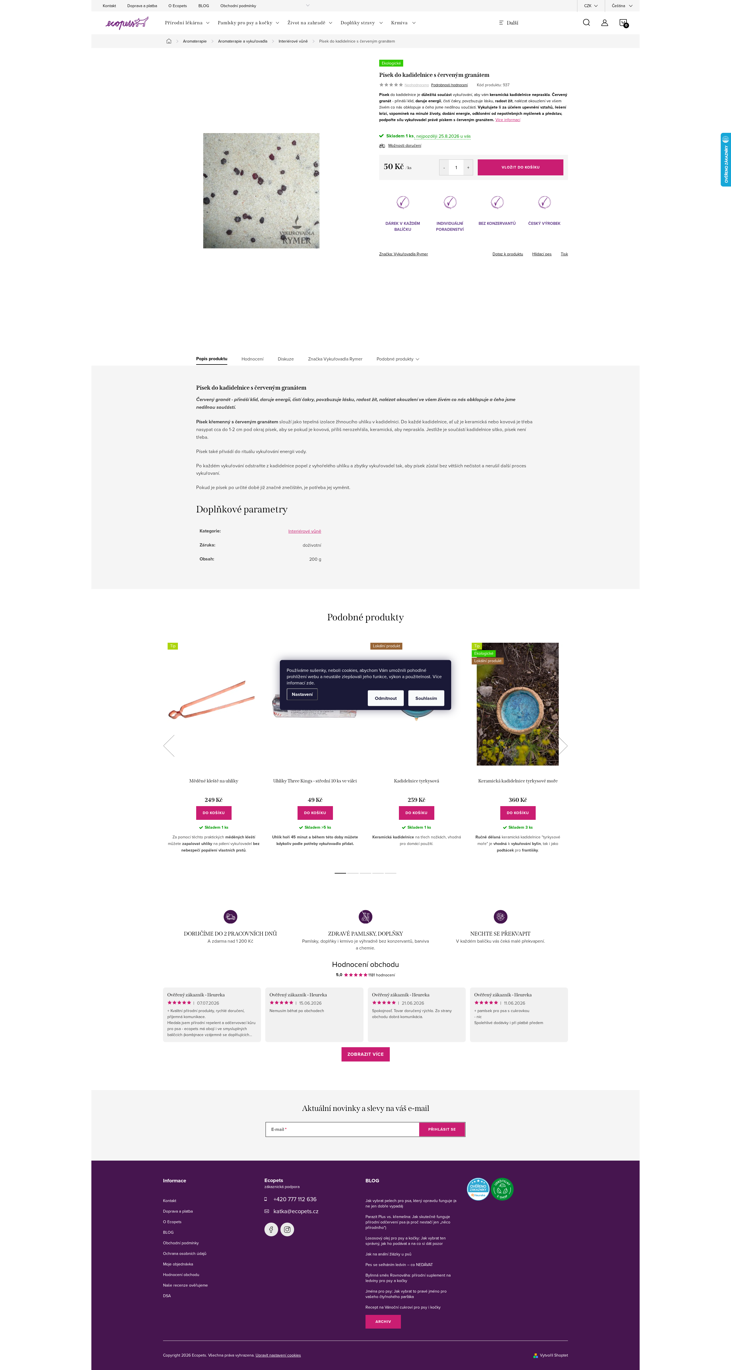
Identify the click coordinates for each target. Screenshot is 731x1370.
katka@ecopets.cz (296, 1211)
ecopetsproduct (287, 1229)
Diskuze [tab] (286, 359)
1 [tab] (340, 873)
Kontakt (109, 6)
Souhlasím (426, 698)
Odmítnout (386, 698)
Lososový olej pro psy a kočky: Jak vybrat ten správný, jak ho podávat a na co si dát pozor (406, 1240)
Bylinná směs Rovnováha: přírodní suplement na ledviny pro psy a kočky (408, 1277)
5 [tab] (390, 873)
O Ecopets (177, 6)
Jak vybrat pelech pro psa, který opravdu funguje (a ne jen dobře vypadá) (411, 1203)
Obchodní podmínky (238, 6)
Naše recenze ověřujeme (185, 1285)
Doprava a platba (142, 6)
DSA (167, 1296)
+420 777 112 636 (295, 1199)
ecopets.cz (271, 1229)
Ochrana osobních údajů (184, 1253)
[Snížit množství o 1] (444, 167)
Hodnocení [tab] (253, 359)
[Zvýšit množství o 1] (468, 167)
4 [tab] (378, 873)
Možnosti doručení (404, 145)
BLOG (203, 6)
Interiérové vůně (304, 531)
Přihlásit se (442, 1129)
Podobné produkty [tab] (395, 359)
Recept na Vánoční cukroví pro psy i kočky (403, 1307)
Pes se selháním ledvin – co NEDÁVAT (399, 1264)
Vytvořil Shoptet (554, 1355)
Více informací (507, 120)
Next (562, 745)
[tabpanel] (213, 752)
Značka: (403, 254)
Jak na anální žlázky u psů (388, 1254)
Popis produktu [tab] (211, 359)
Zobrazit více (366, 1054)
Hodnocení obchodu (365, 964)
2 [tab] (353, 873)
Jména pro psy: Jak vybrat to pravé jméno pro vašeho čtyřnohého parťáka (406, 1293)
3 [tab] (365, 873)
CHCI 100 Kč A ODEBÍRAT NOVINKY (365, 1344)
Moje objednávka (178, 1264)
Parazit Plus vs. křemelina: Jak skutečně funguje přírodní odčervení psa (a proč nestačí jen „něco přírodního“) (408, 1222)
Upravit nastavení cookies (278, 1355)
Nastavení (302, 694)
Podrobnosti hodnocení (449, 85)
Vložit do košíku (521, 167)
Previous (168, 745)
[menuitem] (187, 22)
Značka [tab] (335, 359)
